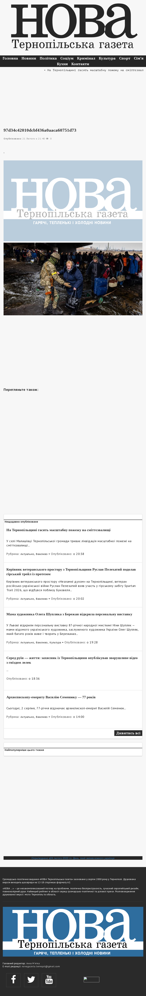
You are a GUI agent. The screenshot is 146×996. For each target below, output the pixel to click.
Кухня (62, 63)
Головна (10, 58)
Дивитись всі (128, 733)
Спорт (124, 58)
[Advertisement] (73, 97)
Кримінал (86, 58)
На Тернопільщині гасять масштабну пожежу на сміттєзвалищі (58, 530)
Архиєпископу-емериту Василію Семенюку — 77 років (51, 697)
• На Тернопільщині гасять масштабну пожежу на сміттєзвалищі (89, 70)
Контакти (80, 63)
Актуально (27, 554)
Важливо (42, 554)
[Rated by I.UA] (91, 979)
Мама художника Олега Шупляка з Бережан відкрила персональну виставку (69, 614)
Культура (107, 58)
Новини (29, 58)
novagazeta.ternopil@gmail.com (41, 966)
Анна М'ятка (33, 963)
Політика (48, 58)
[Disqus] (73, 807)
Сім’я (139, 58)
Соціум (67, 58)
